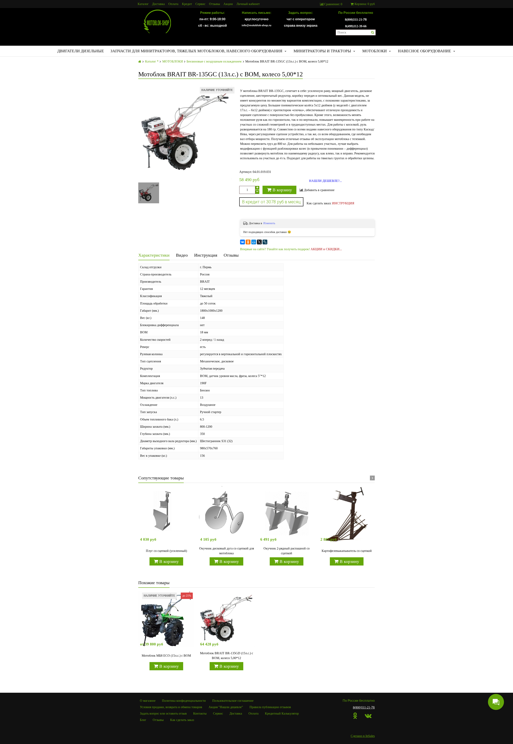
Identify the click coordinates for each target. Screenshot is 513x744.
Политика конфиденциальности (184, 700)
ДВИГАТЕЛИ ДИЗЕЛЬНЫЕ (80, 51)
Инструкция (205, 255)
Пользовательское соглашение (232, 700)
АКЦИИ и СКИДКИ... (326, 249)
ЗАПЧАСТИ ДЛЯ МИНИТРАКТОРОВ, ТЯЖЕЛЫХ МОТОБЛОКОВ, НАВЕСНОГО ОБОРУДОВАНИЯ (196, 51)
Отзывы (214, 4)
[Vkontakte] (368, 716)
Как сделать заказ (182, 720)
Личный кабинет (248, 4)
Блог (143, 720)
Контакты (200, 713)
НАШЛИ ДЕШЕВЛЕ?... (325, 180)
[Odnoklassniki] (355, 716)
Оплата (173, 4)
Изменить (269, 223)
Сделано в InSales (363, 736)
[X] (259, 242)
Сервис (200, 4)
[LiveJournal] (265, 242)
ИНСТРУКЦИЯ (343, 203)
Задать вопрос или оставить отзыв (163, 713)
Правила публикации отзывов (270, 707)
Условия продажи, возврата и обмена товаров (171, 707)
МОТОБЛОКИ (374, 51)
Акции (228, 4)
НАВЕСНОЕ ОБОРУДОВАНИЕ (424, 51)
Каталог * (152, 61)
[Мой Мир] (253, 242)
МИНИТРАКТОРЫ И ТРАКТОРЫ (322, 51)
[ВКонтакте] (242, 242)
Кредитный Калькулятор (282, 713)
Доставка (158, 4)
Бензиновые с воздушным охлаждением (214, 61)
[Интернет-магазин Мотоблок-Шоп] (157, 22)
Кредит (187, 4)
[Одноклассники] (248, 242)
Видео (182, 255)
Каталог (143, 4)
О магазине (148, 700)
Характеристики (154, 255)
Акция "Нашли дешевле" (226, 707)
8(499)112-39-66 (356, 26)
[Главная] (139, 61)
